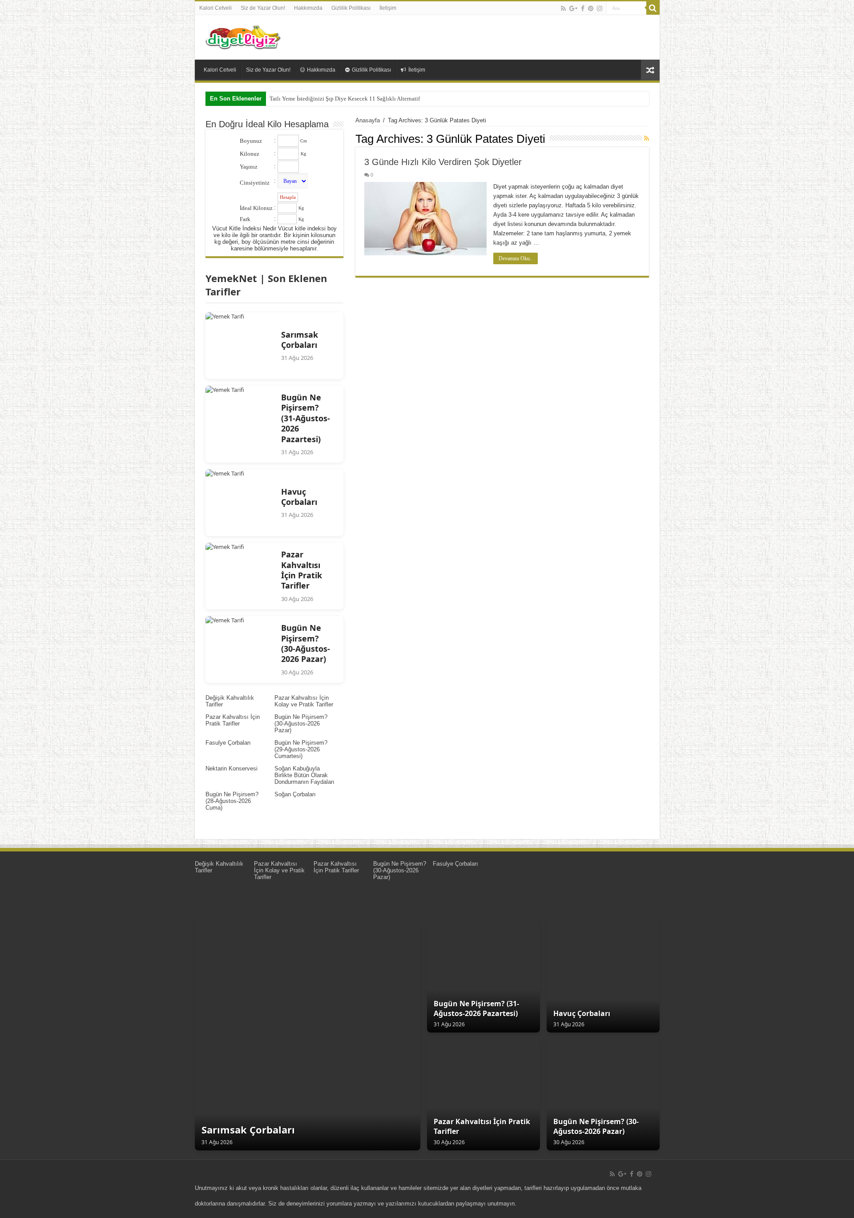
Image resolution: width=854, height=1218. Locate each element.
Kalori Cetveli (215, 8)
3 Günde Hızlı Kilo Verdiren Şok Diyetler (443, 162)
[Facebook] (582, 8)
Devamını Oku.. (515, 258)
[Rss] (563, 8)
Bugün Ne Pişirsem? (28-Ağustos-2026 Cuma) (231, 801)
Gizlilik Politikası (351, 8)
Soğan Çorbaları (295, 794)
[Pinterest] (590, 8)
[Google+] (573, 8)
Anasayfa (367, 120)
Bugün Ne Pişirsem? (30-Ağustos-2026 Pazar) (300, 724)
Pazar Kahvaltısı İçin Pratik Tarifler (232, 720)
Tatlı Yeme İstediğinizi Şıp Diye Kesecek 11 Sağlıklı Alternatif (345, 98)
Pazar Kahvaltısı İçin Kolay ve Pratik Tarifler (303, 701)
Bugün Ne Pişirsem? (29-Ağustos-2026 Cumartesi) (300, 749)
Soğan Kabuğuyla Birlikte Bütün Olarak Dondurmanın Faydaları (304, 775)
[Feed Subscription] (646, 138)
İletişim (387, 8)
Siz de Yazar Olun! (263, 8)
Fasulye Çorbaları (228, 742)
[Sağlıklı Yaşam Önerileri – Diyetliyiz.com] (243, 35)
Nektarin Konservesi (231, 768)
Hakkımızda (308, 8)
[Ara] (653, 8)
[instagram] (599, 8)
